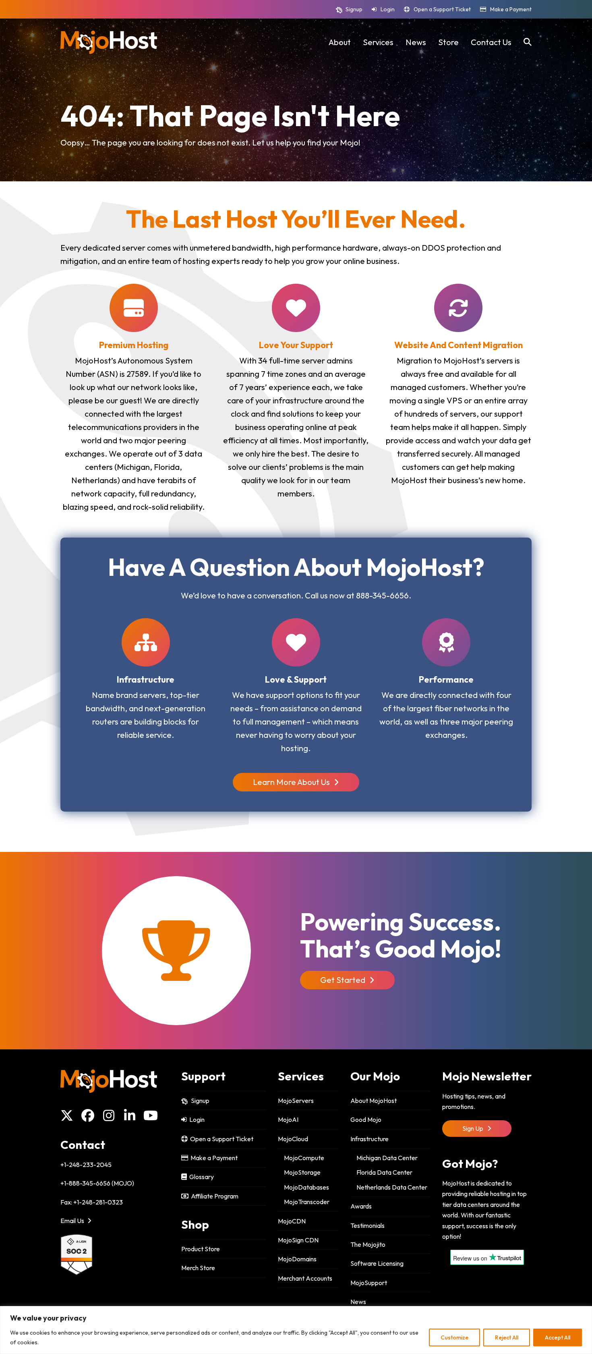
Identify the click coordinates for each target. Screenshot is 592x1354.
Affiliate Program (213, 1196)
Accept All (557, 1337)
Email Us (72, 1221)
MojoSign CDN (298, 1240)
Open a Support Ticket (442, 9)
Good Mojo (365, 1119)
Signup (354, 9)
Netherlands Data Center (391, 1187)
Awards (361, 1206)
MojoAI (288, 1119)
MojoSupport (368, 1283)
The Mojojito (367, 1244)
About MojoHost (373, 1100)
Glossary (200, 1177)
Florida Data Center (384, 1172)
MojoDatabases (306, 1187)
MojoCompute (304, 1158)
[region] (296, 1330)
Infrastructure (369, 1139)
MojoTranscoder (306, 1202)
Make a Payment (511, 9)
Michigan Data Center (387, 1158)
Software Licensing (377, 1263)
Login (388, 9)
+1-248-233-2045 (86, 1165)
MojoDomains (297, 1259)
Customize (454, 1337)
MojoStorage (302, 1172)
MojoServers (296, 1100)
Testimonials (367, 1225)
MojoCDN (292, 1221)
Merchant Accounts (305, 1278)
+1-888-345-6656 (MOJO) (97, 1183)
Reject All (506, 1337)
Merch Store (198, 1268)
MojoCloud (293, 1139)
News (358, 1302)
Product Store (200, 1249)
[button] (527, 42)
